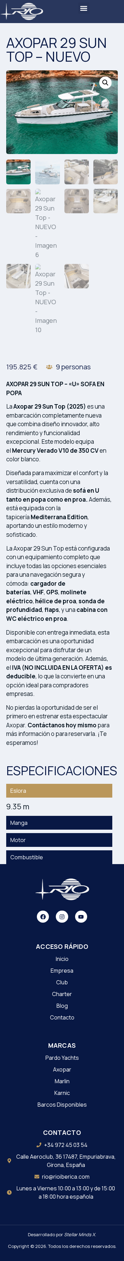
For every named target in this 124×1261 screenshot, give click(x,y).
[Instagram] (62, 917)
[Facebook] (43, 917)
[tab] (59, 791)
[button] (84, 8)
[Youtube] (81, 917)
